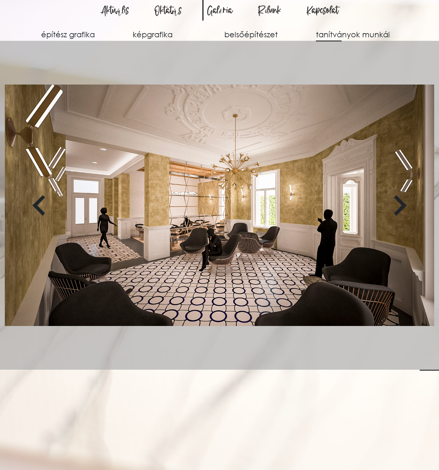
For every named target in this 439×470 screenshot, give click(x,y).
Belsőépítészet (251, 34)
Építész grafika (68, 34)
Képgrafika (153, 34)
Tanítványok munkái (353, 34)
